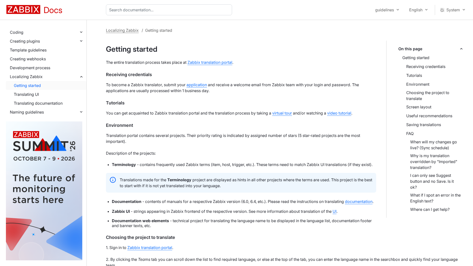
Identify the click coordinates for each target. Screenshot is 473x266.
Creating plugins (25, 41)
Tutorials (414, 75)
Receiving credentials (425, 66)
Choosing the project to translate (427, 95)
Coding (16, 32)
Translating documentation (38, 103)
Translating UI (26, 94)
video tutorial (339, 113)
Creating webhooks (28, 58)
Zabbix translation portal (209, 62)
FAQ (410, 133)
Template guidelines (28, 50)
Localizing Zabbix (26, 76)
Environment (417, 84)
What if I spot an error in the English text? (435, 198)
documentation (358, 201)
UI (335, 211)
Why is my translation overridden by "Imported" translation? (433, 161)
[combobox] (170, 10)
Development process (30, 67)
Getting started (27, 85)
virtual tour (282, 113)
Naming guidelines (27, 112)
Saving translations (423, 124)
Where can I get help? (430, 209)
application (196, 84)
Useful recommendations (429, 115)
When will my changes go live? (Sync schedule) (433, 144)
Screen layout (418, 106)
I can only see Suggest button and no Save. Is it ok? (432, 181)
